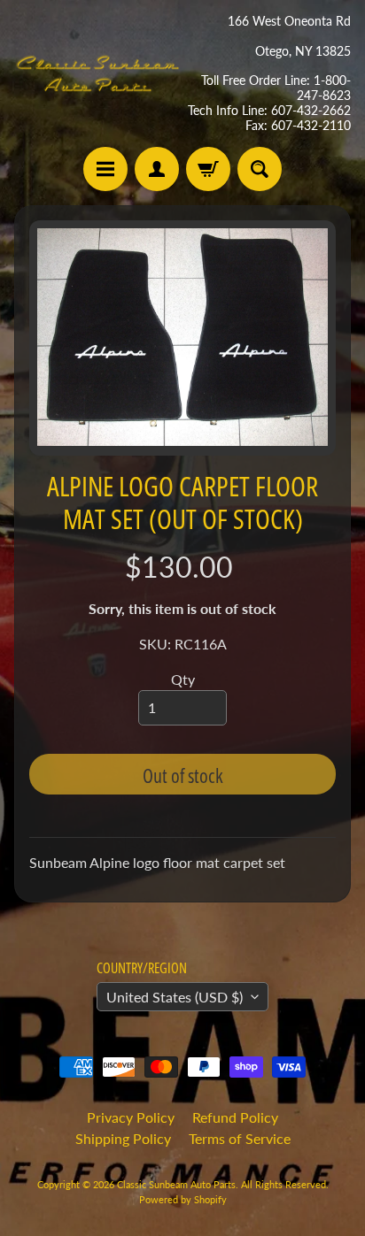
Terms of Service (240, 1138)
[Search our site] (259, 169)
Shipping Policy (123, 1138)
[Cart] (208, 169)
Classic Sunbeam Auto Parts (176, 1184)
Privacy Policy (131, 1117)
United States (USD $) (174, 996)
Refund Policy (235, 1117)
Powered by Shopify (183, 1199)
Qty (183, 679)
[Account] (157, 169)
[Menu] (105, 169)
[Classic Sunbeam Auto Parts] (98, 73)
